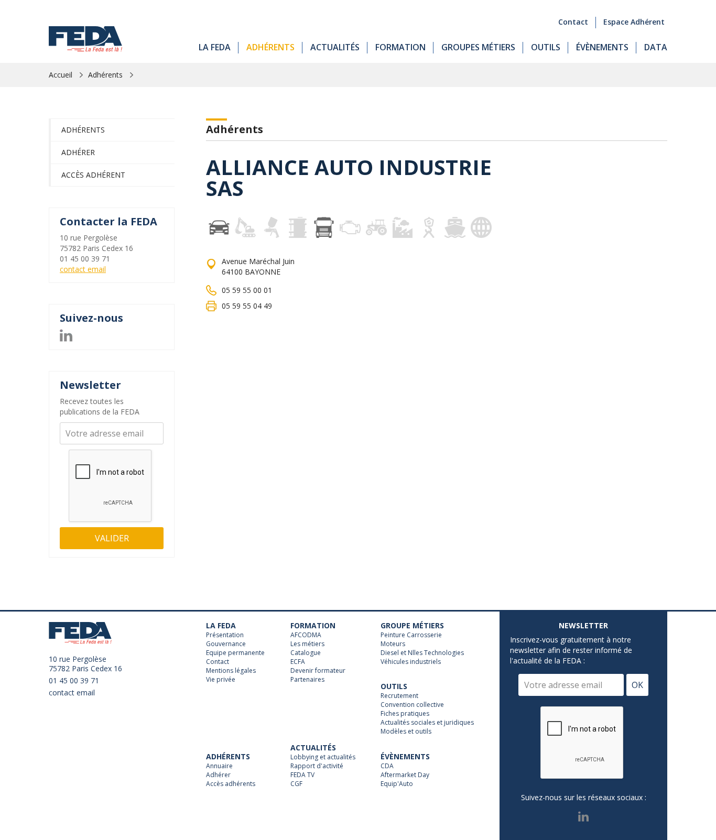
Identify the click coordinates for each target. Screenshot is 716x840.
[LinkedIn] (66, 334)
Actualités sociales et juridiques (427, 722)
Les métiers (307, 644)
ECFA (297, 662)
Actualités (335, 47)
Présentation (225, 635)
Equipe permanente (235, 653)
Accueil (60, 75)
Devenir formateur (317, 671)
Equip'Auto (397, 784)
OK (637, 685)
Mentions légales (231, 671)
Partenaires (307, 680)
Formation (400, 47)
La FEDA (215, 47)
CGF (296, 784)
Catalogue (305, 653)
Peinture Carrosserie (411, 635)
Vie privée (220, 680)
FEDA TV (302, 775)
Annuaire (219, 766)
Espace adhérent (634, 22)
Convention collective (412, 705)
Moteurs (393, 644)
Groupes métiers (478, 47)
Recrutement (399, 696)
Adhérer (78, 152)
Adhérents (270, 47)
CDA (387, 766)
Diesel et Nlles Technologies (422, 653)
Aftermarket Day (405, 775)
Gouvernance (226, 644)
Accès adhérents (230, 784)
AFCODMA (305, 635)
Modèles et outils (406, 731)
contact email (83, 269)
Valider (112, 538)
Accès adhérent (93, 175)
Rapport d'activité (316, 766)
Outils (545, 47)
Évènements (602, 47)
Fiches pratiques (405, 714)
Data (655, 47)
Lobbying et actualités (322, 757)
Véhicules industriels (411, 662)
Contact (573, 22)
